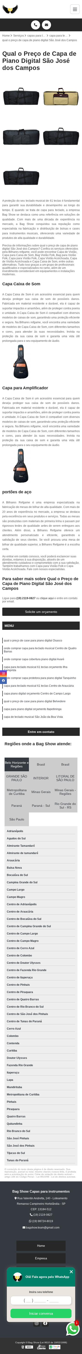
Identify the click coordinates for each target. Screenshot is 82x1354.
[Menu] (75, 9)
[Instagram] (36, 1323)
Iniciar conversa (41, 1313)
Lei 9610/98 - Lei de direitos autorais (55, 1176)
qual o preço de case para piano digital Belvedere (35, 701)
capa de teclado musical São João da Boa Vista (33, 716)
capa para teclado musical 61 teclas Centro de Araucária (39, 685)
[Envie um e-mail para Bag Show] (46, 24)
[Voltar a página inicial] (10, 9)
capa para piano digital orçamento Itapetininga (33, 709)
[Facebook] (45, 1323)
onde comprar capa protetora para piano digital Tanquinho (40, 678)
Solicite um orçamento (41, 612)
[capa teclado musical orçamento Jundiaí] (61, 136)
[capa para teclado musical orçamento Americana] (21, 136)
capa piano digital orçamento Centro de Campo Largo (37, 693)
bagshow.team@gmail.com (42, 1227)
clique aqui (47, 598)
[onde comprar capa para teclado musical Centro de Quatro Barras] (61, 96)
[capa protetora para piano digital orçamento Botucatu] (21, 176)
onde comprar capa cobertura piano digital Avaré (34, 659)
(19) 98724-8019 (42, 1221)
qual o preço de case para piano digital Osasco (33, 640)
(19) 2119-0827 (26, 598)
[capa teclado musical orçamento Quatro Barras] (21, 96)
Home (41, 1245)
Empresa (41, 1258)
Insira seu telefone (41, 1292)
